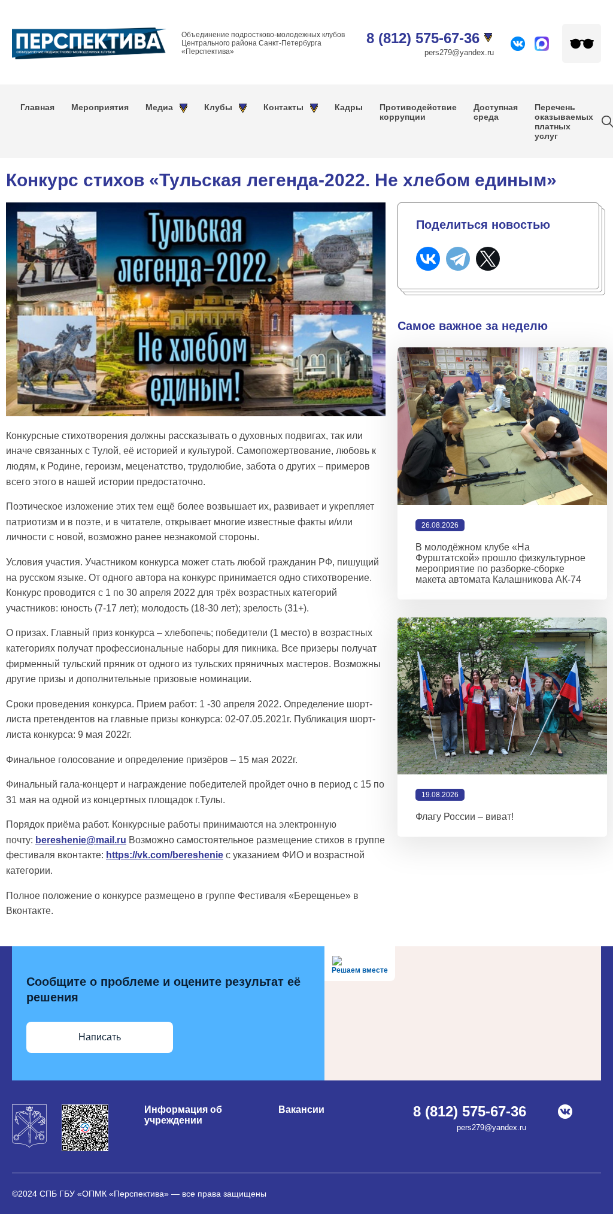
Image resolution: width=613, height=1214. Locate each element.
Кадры (349, 107)
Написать (99, 1037)
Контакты (283, 107)
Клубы (218, 107)
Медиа (159, 107)
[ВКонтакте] (428, 259)
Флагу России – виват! (464, 817)
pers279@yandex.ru (459, 52)
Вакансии (301, 1109)
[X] (488, 259)
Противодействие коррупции (418, 112)
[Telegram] (458, 259)
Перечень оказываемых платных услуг (564, 121)
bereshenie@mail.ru (80, 840)
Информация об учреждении (183, 1114)
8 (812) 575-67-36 (423, 38)
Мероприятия (100, 107)
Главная (37, 107)
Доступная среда (496, 112)
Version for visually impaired (581, 43)
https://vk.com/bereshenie (164, 855)
